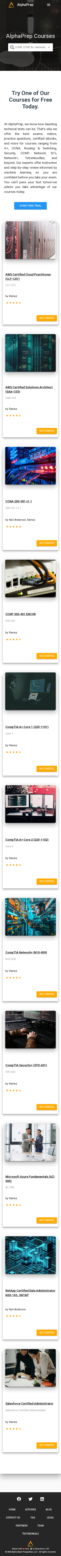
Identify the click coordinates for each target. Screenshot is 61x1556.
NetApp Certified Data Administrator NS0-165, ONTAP (30, 1293)
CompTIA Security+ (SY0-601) (26, 1065)
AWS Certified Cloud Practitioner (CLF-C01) (28, 277)
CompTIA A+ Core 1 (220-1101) (26, 727)
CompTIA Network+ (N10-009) (26, 952)
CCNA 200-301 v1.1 (18, 501)
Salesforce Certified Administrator (29, 1403)
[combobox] (30, 47)
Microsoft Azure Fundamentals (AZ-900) (30, 1179)
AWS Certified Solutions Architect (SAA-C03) (29, 389)
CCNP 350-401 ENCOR (20, 614)
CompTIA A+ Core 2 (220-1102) (26, 839)
